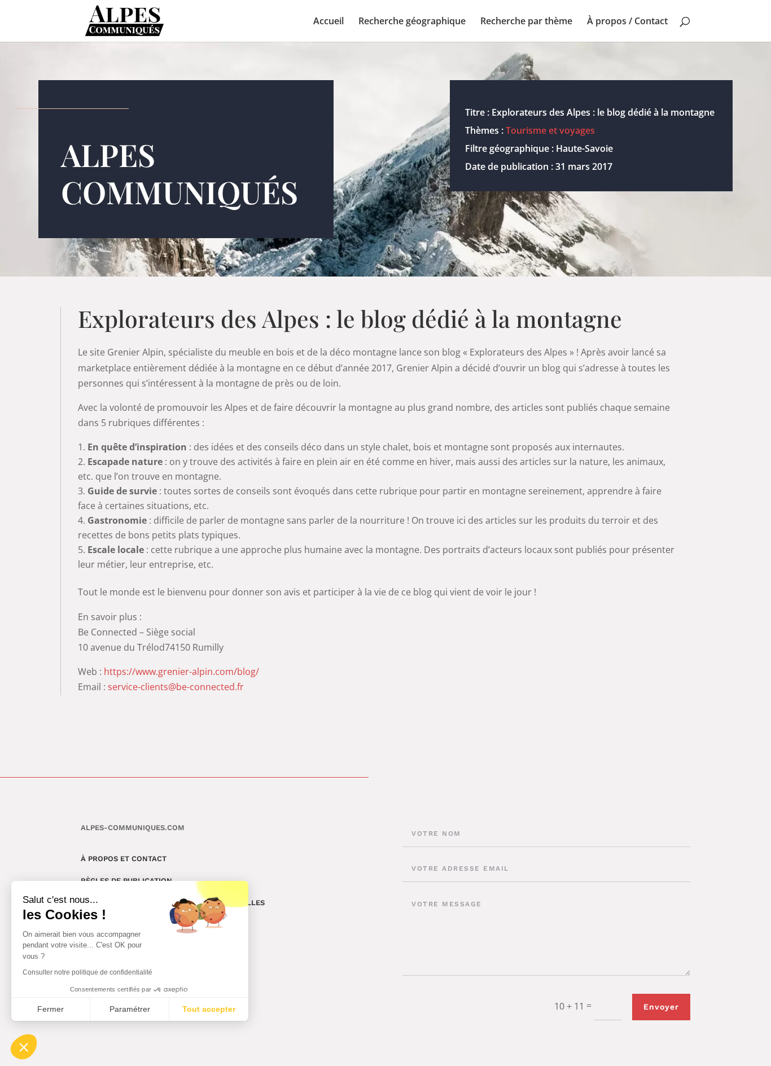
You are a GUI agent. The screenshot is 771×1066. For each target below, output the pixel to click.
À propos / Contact (627, 22)
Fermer (50, 1009)
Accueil (328, 22)
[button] (23, 1046)
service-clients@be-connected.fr (176, 687)
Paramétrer (129, 1009)
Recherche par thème (526, 22)
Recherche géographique (412, 22)
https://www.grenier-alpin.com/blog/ (181, 671)
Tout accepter (208, 1009)
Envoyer (661, 1006)
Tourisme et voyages (550, 130)
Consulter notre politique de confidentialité (87, 972)
